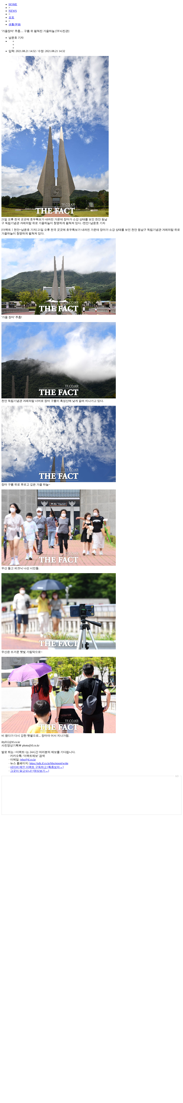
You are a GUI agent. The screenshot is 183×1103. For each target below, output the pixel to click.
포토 (11, 17)
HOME (13, 4)
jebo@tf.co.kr (28, 759)
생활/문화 (15, 24)
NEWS (13, 10)
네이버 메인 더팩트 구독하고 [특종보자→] (36, 767)
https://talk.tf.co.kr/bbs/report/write (48, 763)
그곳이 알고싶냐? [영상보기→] (29, 770)
